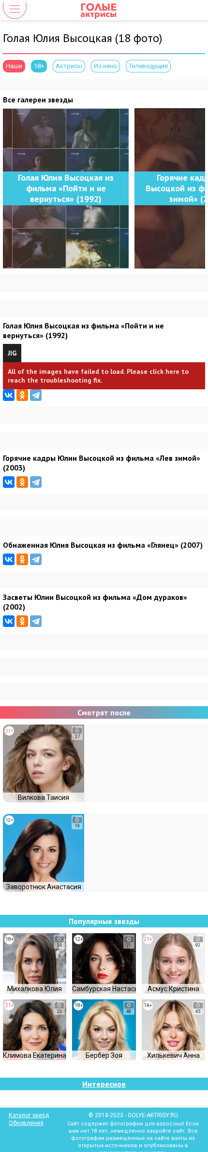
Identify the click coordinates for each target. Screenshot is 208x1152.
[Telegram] (36, 395)
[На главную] (104, 10)
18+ (39, 66)
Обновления (26, 1123)
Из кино (105, 66)
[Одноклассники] (22, 395)
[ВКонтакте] (9, 395)
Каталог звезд (29, 1115)
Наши (14, 66)
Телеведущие (148, 66)
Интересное (104, 1084)
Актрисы (69, 66)
